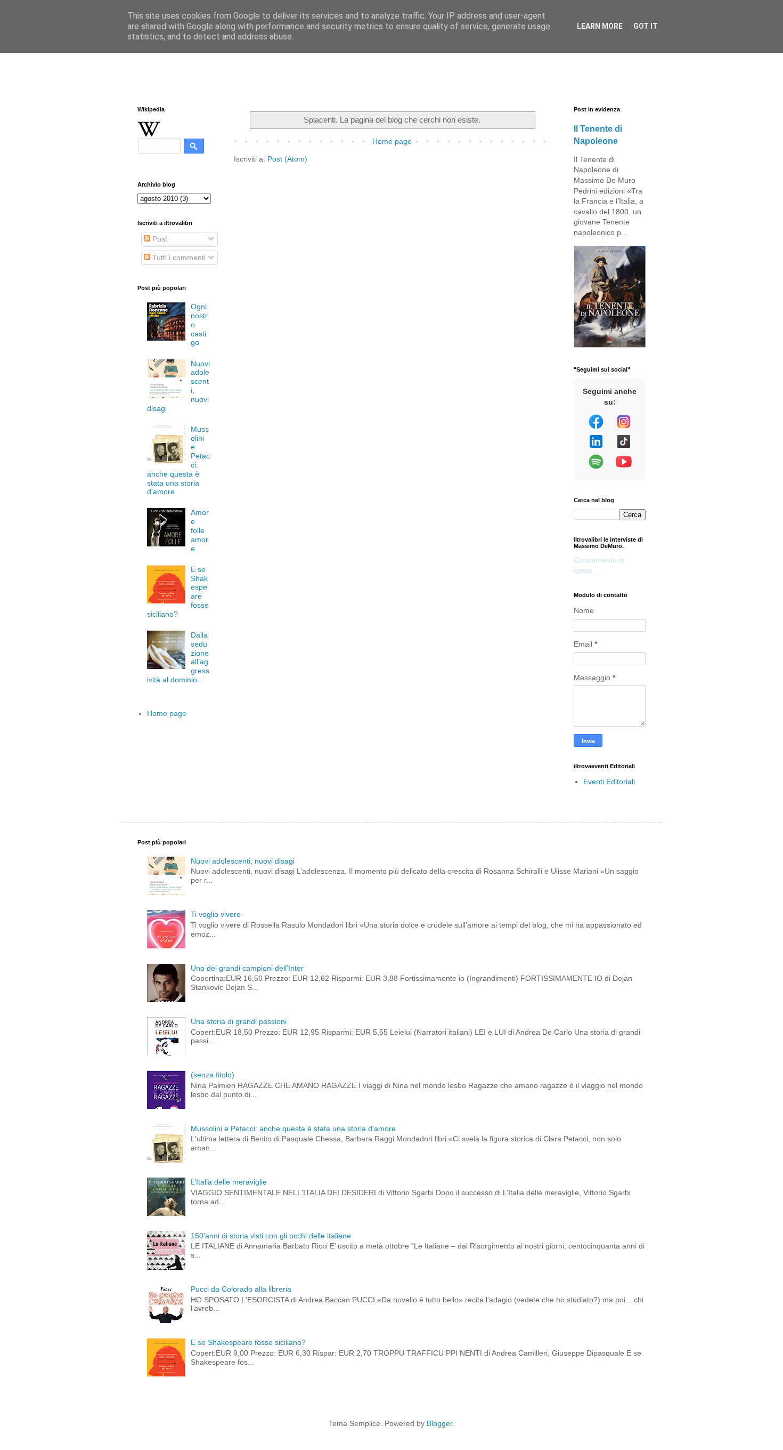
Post (158, 239)
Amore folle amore (200, 530)
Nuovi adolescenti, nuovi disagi (243, 861)
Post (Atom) (287, 159)
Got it (645, 26)
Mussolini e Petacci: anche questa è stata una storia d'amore (293, 1128)
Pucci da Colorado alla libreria (241, 1289)
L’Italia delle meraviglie (229, 1182)
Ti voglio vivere (216, 914)
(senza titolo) (212, 1074)
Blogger (439, 1423)
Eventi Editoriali (609, 781)
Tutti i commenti (178, 257)
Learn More (600, 26)
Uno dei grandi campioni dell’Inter (247, 968)
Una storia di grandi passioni (239, 1021)
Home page (392, 141)
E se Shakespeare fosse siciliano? (248, 1342)
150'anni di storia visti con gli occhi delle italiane (271, 1235)
